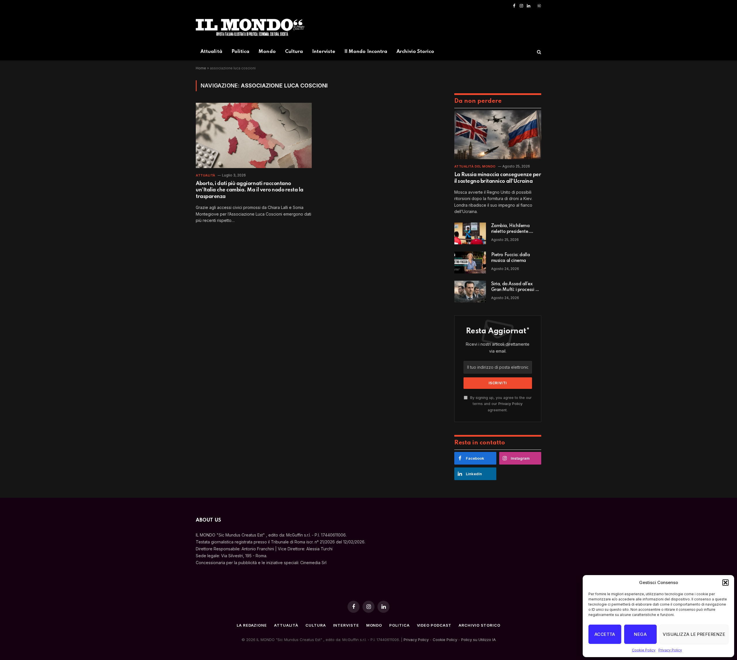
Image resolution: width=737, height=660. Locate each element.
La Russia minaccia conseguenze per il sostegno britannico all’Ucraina (497, 178)
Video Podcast (434, 625)
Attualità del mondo (475, 166)
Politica (240, 51)
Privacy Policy (670, 650)
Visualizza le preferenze (694, 634)
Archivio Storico (415, 51)
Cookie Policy (644, 650)
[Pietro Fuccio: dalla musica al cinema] (470, 262)
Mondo (267, 51)
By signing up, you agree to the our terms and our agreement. (500, 403)
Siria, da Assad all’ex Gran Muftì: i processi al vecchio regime (515, 287)
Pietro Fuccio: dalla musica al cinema (510, 258)
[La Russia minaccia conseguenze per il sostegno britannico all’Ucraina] (497, 134)
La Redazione (252, 625)
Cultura (294, 51)
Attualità (211, 51)
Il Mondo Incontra (365, 51)
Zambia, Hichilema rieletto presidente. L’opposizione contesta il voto (516, 229)
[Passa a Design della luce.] (538, 6)
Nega (640, 634)
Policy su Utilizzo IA (478, 639)
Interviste (323, 51)
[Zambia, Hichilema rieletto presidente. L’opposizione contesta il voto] (470, 233)
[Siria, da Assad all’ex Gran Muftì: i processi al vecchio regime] (470, 292)
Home (201, 68)
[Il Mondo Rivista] (250, 27)
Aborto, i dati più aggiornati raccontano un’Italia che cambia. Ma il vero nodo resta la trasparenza (249, 190)
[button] (725, 582)
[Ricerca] (538, 51)
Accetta (604, 634)
